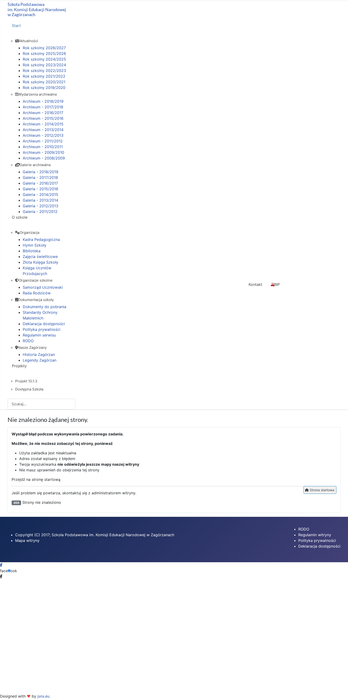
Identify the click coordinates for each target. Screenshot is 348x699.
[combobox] (41, 404)
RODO (303, 529)
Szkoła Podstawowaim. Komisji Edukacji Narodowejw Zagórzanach (37, 9)
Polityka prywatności (317, 540)
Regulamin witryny (314, 534)
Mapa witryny (27, 540)
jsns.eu (43, 696)
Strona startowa (321, 490)
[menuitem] (96, 30)
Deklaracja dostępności (319, 546)
